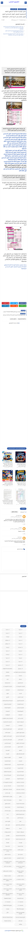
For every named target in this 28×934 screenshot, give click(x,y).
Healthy (7, 672)
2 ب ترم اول (7, 640)
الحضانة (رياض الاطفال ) (7, 718)
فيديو (20, 828)
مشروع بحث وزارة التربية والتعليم (7, 894)
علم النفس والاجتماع (20, 825)
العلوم (20, 750)
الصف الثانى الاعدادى (7, 739)
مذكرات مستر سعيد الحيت (7, 885)
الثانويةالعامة (20, 711)
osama (20, 527)
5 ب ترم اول (20, 665)
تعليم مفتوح (7, 803)
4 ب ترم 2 (20, 661)
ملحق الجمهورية (7, 898)
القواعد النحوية (7, 757)
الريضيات (7, 725)
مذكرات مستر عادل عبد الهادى (20, 890)
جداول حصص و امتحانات (20, 810)
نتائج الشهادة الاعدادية (20, 917)
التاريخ (7, 697)
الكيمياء (20, 761)
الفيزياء (7, 754)
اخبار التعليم (20, 683)
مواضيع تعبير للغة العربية (20, 913)
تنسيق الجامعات (20, 807)
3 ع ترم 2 (7, 654)
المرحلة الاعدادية (7, 775)
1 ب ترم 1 (20, 629)
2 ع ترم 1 (7, 647)
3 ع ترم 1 (20, 658)
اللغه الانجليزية (20, 771)
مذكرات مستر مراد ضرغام (20, 894)
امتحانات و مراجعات (20, 793)
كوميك (7, 842)
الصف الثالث (7, 732)
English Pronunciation (7, 668)
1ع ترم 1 (20, 636)
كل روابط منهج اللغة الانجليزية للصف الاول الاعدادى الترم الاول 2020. (14, 31)
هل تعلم (20, 920)
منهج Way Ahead (20, 909)
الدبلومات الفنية (20, 722)
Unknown (20, 537)
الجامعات (8, 711)
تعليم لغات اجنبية (7, 800)
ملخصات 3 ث (20, 905)
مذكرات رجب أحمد (7, 866)
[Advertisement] (14, 52)
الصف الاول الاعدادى (7, 729)
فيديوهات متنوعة (20, 832)
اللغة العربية (20, 768)
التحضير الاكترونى (20, 700)
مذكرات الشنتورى (7, 858)
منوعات (7, 909)
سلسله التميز (20, 817)
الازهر (8, 693)
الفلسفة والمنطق (20, 754)
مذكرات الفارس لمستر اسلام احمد (20, 862)
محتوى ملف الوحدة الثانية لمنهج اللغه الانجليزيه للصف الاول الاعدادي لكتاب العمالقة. (13, 35)
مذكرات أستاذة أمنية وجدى (7, 850)
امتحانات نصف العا (20, 789)
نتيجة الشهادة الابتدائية (8, 917)
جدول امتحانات (8, 810)
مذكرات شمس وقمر (7, 871)
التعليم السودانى (20, 707)
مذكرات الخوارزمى (20, 858)
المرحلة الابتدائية (20, 775)
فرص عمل (7, 825)
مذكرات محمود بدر (20, 879)
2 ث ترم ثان (20, 647)
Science (20, 675)
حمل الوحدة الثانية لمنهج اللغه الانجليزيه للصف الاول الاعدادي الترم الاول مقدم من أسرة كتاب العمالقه (13, 28)
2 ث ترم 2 (20, 643)
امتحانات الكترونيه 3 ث (7, 782)
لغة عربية (8, 846)
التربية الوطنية (20, 704)
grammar (8, 675)
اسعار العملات (20, 690)
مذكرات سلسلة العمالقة (20, 872)
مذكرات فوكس (20, 875)
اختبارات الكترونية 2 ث (20, 686)
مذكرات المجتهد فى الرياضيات (8, 862)
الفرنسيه (7, 750)
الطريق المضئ (14, 2)
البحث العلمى (20, 697)
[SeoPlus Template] (22, 931)
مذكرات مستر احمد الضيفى (20, 885)
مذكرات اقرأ (20, 854)
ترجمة (20, 800)
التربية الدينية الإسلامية (7, 700)
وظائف (20, 924)
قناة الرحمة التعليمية (20, 835)
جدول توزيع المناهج (20, 814)
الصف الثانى (20, 739)
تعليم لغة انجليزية (20, 803)
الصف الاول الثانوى (20, 732)
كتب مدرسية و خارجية (20, 839)
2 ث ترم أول (7, 643)
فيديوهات (8, 828)
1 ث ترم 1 (20, 633)
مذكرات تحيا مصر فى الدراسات (20, 867)
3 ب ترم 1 (7, 651)
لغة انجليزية (20, 846)
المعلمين (8, 778)
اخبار (8, 679)
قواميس (7, 835)
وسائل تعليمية (7, 920)
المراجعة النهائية (7, 771)
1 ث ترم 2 (7, 633)
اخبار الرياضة (7, 683)
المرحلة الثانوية (20, 778)
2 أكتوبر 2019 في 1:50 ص (17, 538)
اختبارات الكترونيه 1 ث (7, 686)
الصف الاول (20, 729)
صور (20, 821)
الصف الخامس (7, 743)
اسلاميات (8, 690)
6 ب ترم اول (20, 668)
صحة (7, 817)
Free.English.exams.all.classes (20, 672)
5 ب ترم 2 (7, 661)
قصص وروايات (7, 832)
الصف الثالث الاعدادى (20, 736)
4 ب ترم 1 (7, 658)
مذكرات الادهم (8, 854)
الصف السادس (7, 746)
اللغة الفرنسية (7, 768)
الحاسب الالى (20, 718)
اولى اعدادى (13, 9)
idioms (20, 679)
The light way (19, 515)
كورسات (20, 842)
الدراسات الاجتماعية (7, 722)
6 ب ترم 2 (7, 665)
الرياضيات (20, 725)
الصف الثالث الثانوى (8, 736)
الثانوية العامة (8, 707)
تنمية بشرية (7, 807)
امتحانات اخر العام (20, 782)
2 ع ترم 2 (20, 651)
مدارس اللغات (20, 849)
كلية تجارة (8, 839)
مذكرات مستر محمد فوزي (7, 890)
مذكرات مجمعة (7, 875)
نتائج (8, 912)
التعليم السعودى (7, 704)
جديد (8, 814)
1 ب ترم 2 (7, 629)
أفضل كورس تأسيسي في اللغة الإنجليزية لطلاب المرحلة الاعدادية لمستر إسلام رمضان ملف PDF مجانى (21, 503)
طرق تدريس (7, 821)
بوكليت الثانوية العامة (7, 796)
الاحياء (20, 693)
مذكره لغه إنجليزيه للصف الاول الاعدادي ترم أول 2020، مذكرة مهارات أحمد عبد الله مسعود (14, 146)
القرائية (20, 757)
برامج (20, 796)
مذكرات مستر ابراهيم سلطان (7, 880)
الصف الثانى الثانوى (20, 743)
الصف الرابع (20, 746)
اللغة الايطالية (8, 764)
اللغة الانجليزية (22, 9)
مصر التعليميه (20, 898)
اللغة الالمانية (8, 761)
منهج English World (7, 905)
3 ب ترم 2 (20, 654)
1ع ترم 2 (7, 636)
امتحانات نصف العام (7, 789)
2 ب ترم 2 (20, 640)
